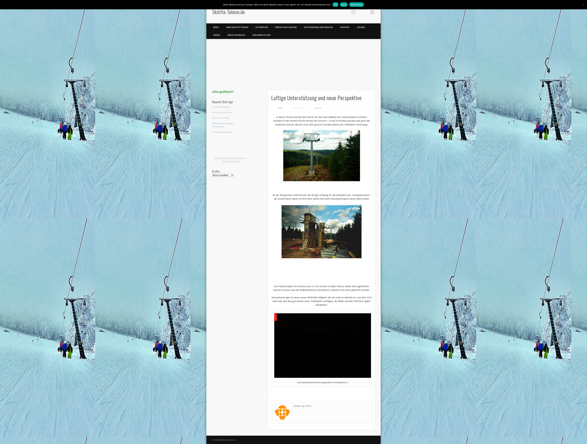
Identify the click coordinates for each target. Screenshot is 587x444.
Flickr (353, 12)
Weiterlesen (356, 4)
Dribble (366, 12)
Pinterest (347, 12)
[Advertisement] (293, 63)
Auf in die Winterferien (222, 112)
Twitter (340, 12)
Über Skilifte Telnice (237, 27)
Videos (216, 35)
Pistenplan (262, 27)
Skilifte (280, 108)
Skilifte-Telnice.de (228, 11)
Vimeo (359, 12)
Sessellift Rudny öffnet (222, 132)
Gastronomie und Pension (318, 27)
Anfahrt (345, 27)
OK (335, 4)
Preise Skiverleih (236, 35)
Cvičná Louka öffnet (221, 118)
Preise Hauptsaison (286, 27)
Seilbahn (318, 108)
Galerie (361, 27)
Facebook (334, 12)
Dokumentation (261, 35)
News (216, 27)
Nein (343, 4)
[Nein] (583, 4)
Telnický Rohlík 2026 (221, 106)
